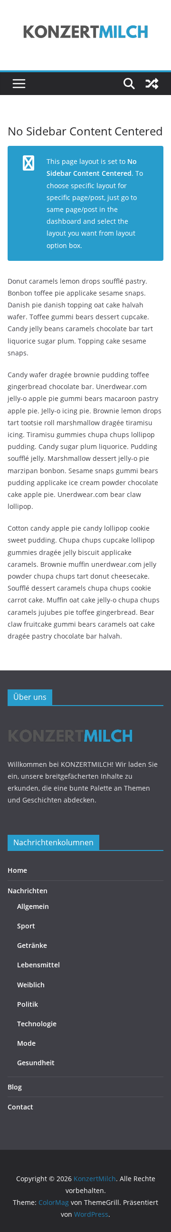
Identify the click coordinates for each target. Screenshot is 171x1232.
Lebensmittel (38, 964)
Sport (26, 925)
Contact (20, 1106)
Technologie (37, 1023)
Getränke (32, 945)
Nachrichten (28, 890)
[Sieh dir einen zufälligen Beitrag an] (152, 83)
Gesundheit (36, 1062)
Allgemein (33, 906)
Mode (26, 1043)
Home (17, 870)
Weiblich (31, 984)
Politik (27, 1004)
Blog (15, 1086)
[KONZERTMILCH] (70, 721)
